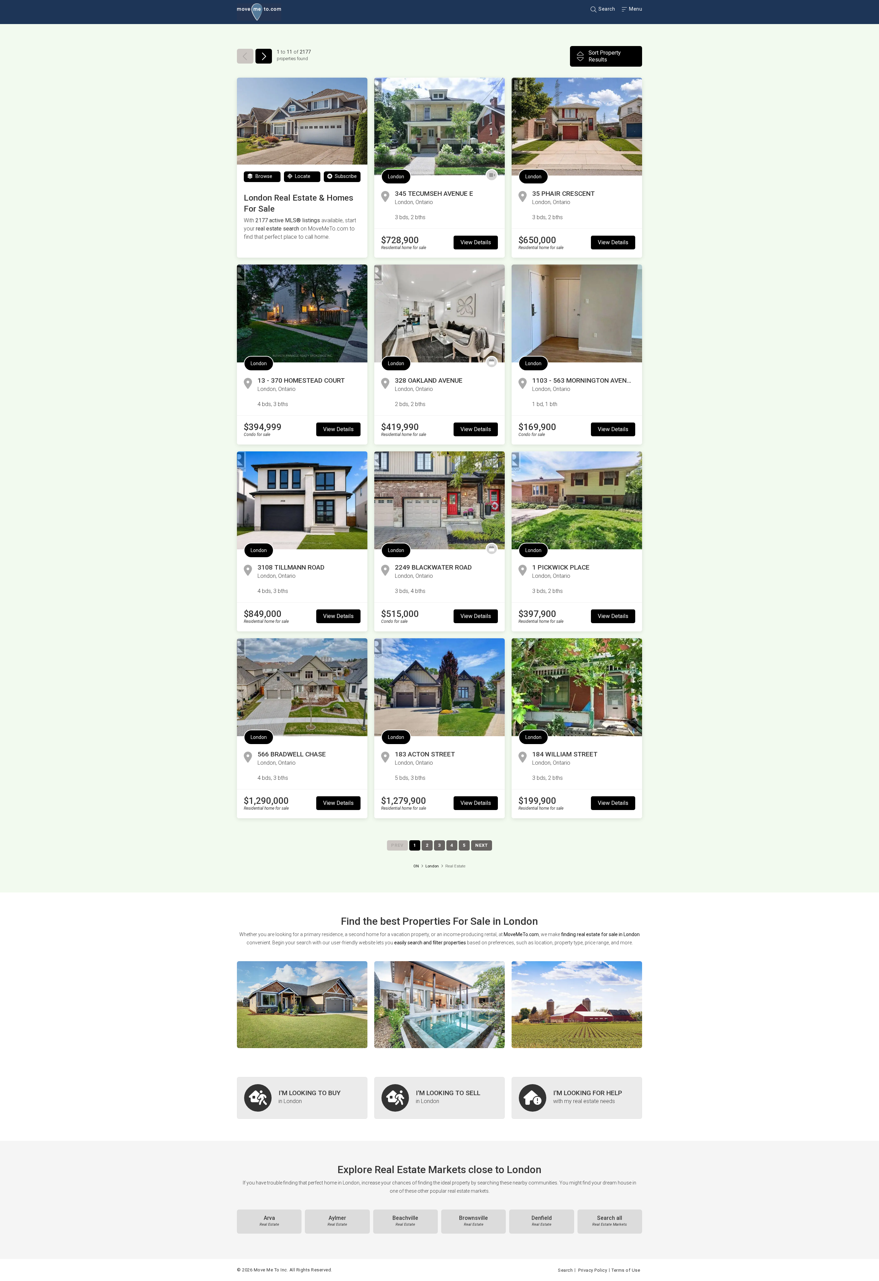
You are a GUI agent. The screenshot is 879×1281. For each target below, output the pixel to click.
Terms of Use (626, 1270)
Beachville (405, 1221)
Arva (269, 1221)
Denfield (542, 1221)
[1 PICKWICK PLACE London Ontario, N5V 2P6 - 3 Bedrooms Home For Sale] (577, 500)
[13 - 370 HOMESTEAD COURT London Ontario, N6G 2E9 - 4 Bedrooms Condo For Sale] (302, 313)
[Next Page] (263, 56)
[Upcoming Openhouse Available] (492, 362)
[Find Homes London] (302, 1004)
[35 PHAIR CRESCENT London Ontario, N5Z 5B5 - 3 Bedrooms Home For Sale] (577, 127)
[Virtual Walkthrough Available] (492, 175)
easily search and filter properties (430, 942)
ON (416, 866)
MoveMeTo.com (521, 934)
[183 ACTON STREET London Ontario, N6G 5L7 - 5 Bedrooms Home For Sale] (439, 687)
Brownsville (473, 1221)
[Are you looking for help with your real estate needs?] (577, 1098)
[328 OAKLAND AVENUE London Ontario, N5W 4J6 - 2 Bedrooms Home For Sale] (439, 313)
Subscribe (345, 176)
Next (481, 845)
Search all (609, 1221)
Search (606, 9)
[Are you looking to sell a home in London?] (439, 1098)
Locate (302, 176)
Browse (263, 176)
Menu (635, 9)
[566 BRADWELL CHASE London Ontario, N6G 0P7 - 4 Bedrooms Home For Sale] (302, 687)
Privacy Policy (592, 1270)
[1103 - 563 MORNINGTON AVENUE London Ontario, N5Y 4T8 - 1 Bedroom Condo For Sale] (577, 313)
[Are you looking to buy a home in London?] (302, 1098)
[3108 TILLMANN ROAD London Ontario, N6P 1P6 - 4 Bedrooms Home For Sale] (302, 500)
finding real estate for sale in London (600, 934)
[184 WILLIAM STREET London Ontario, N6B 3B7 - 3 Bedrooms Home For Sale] (577, 687)
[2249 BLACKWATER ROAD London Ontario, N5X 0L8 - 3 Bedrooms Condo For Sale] (439, 500)
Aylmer (337, 1221)
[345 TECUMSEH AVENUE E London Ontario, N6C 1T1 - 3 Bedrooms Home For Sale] (439, 127)
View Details (475, 242)
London (396, 176)
